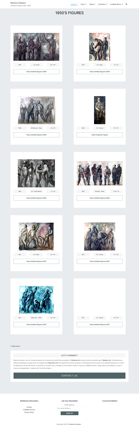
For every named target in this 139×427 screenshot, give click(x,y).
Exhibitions (102, 4)
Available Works (115, 4)
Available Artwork (29, 409)
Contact (29, 407)
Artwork (73, 4)
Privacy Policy (29, 412)
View (36, 72)
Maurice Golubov (18, 3)
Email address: (70, 405)
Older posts (16, 346)
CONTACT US (69, 375)
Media (91, 4)
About (83, 4)
